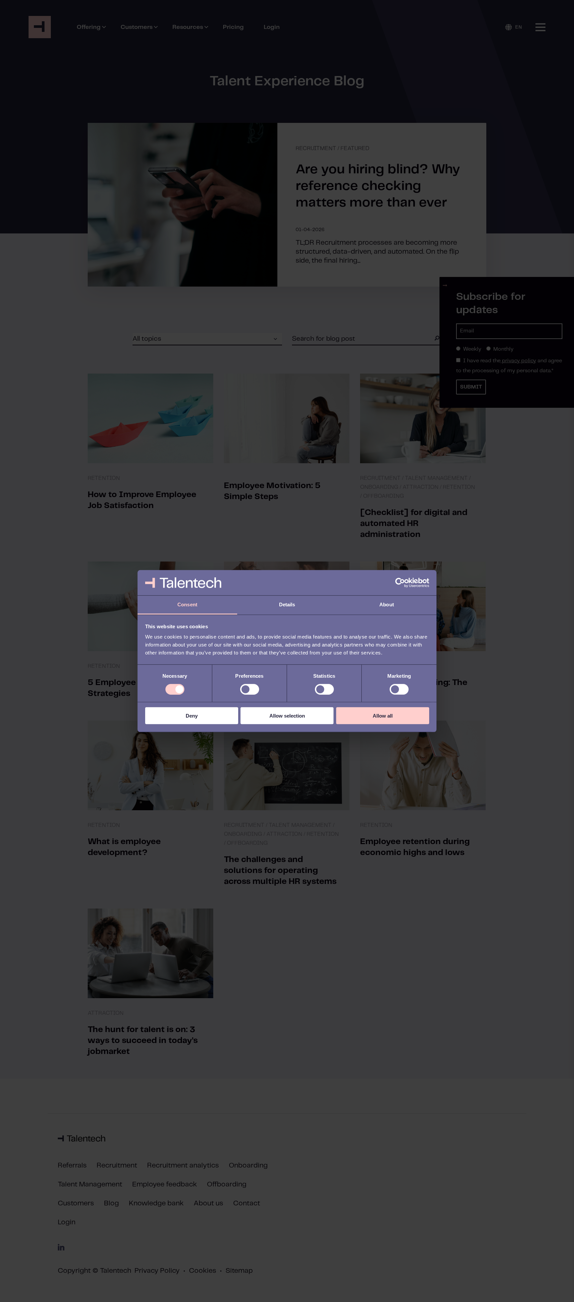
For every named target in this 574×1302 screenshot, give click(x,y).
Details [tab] (287, 604)
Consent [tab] (187, 604)
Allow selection (287, 716)
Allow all (383, 716)
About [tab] (386, 604)
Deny (192, 716)
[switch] (249, 689)
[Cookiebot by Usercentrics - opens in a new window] (400, 583)
